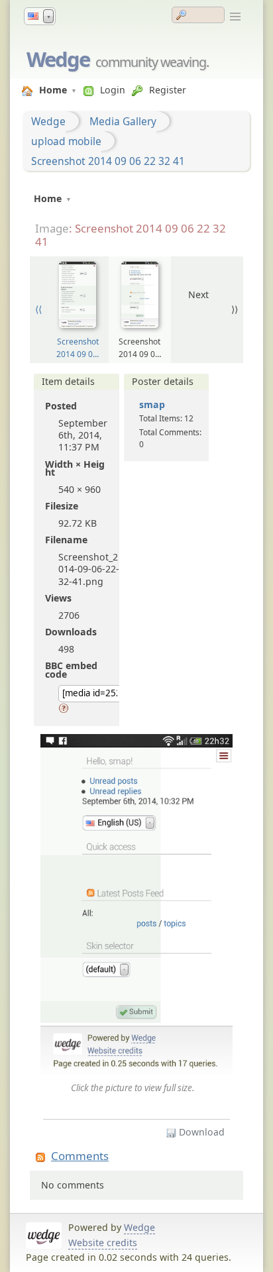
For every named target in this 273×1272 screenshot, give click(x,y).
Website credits (102, 1242)
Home (53, 89)
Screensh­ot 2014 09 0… (77, 347)
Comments (80, 1155)
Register (167, 89)
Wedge (58, 59)
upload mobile (66, 141)
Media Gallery (122, 121)
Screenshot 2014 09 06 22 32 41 (108, 161)
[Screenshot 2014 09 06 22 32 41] (136, 906)
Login (112, 89)
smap (152, 404)
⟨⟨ (38, 309)
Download (200, 1132)
